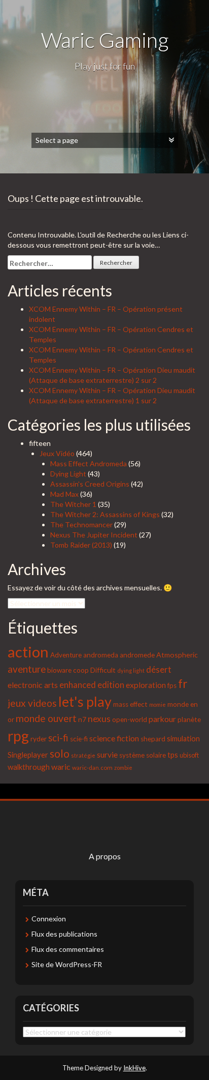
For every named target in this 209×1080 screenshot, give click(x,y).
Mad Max (64, 494)
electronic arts (33, 684)
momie (157, 704)
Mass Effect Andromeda (88, 463)
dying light (131, 670)
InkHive (134, 1068)
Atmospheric (177, 654)
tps (172, 754)
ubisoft (189, 755)
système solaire (142, 755)
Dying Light (68, 473)
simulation (183, 738)
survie (107, 754)
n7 (82, 719)
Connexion (48, 918)
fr (182, 684)
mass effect (130, 704)
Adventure (66, 655)
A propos (105, 856)
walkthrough (29, 766)
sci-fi (58, 737)
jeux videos (32, 703)
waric (61, 766)
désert (158, 670)
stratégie (83, 755)
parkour (162, 719)
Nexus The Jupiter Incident (93, 534)
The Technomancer (81, 524)
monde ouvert (46, 718)
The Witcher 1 (73, 504)
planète (189, 719)
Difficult (103, 670)
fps (172, 685)
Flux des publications (64, 933)
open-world (129, 719)
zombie (123, 767)
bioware (59, 670)
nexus (99, 718)
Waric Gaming (104, 39)
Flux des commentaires (67, 949)
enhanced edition (91, 685)
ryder (38, 739)
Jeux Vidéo (57, 453)
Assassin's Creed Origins (89, 483)
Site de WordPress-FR (66, 964)
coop (81, 670)
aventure (27, 669)
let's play (85, 702)
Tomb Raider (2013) (81, 545)
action (28, 652)
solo (59, 753)
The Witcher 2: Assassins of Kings (105, 514)
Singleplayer (28, 754)
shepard (153, 739)
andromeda (100, 655)
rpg (18, 735)
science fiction (114, 738)
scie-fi (79, 739)
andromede (137, 655)
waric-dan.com (92, 767)
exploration (146, 684)
